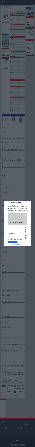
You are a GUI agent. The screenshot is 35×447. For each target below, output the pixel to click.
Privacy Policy (21, 244)
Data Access (17, 244)
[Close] (29, 202)
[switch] (26, 215)
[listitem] (17, 214)
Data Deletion (13, 244)
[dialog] (17, 223)
